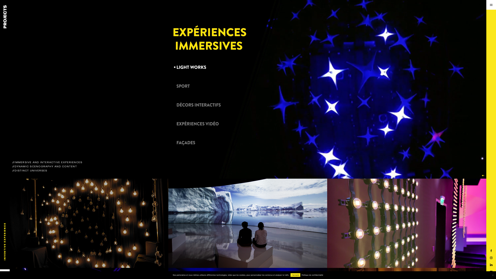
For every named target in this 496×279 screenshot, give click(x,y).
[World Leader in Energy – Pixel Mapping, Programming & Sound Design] (406, 223)
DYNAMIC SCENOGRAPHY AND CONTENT (44, 166)
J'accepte (295, 275)
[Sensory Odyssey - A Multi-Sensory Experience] (247, 223)
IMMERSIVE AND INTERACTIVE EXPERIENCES (47, 162)
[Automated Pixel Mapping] (89, 223)
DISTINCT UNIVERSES (29, 170)
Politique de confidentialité (312, 275)
